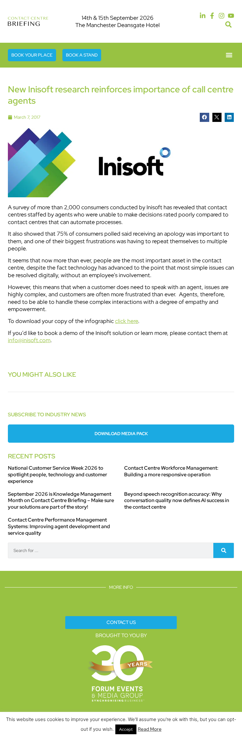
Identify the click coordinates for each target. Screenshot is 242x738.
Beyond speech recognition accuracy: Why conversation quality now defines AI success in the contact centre (176, 501)
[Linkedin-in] (202, 16)
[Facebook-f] (212, 16)
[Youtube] (231, 16)
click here (126, 321)
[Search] (223, 550)
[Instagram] (221, 16)
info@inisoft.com (29, 340)
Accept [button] (126, 729)
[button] (228, 24)
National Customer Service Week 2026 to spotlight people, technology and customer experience (57, 474)
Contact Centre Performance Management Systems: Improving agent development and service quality (59, 526)
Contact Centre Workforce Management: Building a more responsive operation (171, 471)
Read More (150, 729)
